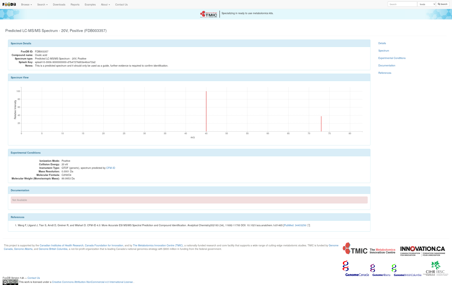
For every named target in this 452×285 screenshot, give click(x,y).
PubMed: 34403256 (295, 225)
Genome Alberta (23, 249)
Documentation (386, 65)
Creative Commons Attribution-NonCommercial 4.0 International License (92, 282)
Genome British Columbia (53, 249)
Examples (90, 4)
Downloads (59, 4)
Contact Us (121, 4)
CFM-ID (110, 168)
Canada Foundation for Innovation (104, 245)
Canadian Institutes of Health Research (62, 245)
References (384, 73)
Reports (75, 4)
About (104, 4)
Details (382, 43)
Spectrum (383, 50)
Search (41, 4)
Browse (25, 4)
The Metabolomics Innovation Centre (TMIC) (158, 245)
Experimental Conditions (392, 58)
